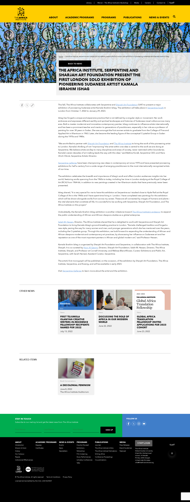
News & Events (159, 17)
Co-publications (100, 460)
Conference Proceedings (104, 457)
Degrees (39, 445)
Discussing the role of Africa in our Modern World (114, 319)
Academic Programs (79, 17)
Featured (123, 451)
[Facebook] (22, 105)
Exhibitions (80, 448)
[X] (27, 105)
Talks (78, 463)
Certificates (40, 448)
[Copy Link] (32, 105)
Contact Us (161, 3)
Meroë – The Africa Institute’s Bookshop (112, 3)
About (53, 17)
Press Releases (125, 445)
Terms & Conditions (53, 477)
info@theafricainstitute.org (144, 462)
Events (61, 445)
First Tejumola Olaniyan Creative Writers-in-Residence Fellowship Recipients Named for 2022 (74, 322)
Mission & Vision (20, 448)
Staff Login (143, 443)
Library (89, 3)
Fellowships (81, 451)
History (17, 451)
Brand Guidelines (126, 448)
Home (61, 56)
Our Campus (19, 454)
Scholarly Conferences (84, 460)
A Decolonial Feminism (75, 385)
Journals (98, 445)
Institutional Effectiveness (24, 460)
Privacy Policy (67, 477)
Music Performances (84, 457)
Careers (148, 3)
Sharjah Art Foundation (98, 143)
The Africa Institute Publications (106, 451)
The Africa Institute (122, 143)
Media (136, 3)
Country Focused (83, 445)
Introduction (19, 445)
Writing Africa (100, 454)
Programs (108, 17)
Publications (132, 17)
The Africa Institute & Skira (104, 448)
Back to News (75, 64)
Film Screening (82, 454)
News (61, 448)
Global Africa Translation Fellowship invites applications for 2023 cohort (151, 322)
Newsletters (63, 451)
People (17, 457)
